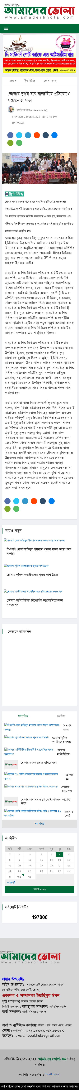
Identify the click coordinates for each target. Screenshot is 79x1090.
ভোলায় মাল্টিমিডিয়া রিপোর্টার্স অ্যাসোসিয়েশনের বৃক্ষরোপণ (35, 602)
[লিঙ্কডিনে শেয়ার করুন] (28, 135)
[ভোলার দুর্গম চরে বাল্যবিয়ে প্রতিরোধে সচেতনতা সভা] (39, 168)
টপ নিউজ (30, 81)
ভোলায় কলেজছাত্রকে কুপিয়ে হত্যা (39, 763)
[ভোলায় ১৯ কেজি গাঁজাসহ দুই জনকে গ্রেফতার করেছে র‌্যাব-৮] (35, 776)
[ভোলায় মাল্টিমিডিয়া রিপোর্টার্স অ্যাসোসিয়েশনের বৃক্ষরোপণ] (30, 752)
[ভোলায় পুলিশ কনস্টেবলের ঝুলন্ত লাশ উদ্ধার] (28, 737)
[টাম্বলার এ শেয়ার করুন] (46, 135)
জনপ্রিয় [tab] (60, 716)
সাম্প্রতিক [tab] (22, 716)
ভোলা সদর (50, 81)
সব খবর (39, 823)
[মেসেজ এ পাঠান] (10, 143)
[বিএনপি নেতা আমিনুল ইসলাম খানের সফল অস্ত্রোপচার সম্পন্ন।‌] (33, 727)
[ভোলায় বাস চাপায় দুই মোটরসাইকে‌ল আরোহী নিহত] (12, 801)
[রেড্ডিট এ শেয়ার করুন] (37, 135)
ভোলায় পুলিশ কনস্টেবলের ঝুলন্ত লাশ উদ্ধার (32, 575)
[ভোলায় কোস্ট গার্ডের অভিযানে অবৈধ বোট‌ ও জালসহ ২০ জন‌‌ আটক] (34, 813)
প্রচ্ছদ (12, 81)
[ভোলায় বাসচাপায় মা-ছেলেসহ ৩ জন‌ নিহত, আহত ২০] (32, 787)
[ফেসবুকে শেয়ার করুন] (10, 135)
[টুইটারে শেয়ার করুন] (19, 135)
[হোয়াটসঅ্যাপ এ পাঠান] (19, 143)
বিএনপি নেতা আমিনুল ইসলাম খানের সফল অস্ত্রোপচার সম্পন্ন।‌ (39, 551)
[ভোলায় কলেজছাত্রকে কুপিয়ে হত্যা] (12, 764)
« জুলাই (11, 882)
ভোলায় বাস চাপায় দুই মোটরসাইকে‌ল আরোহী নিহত (45, 801)
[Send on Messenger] (54, 135)
